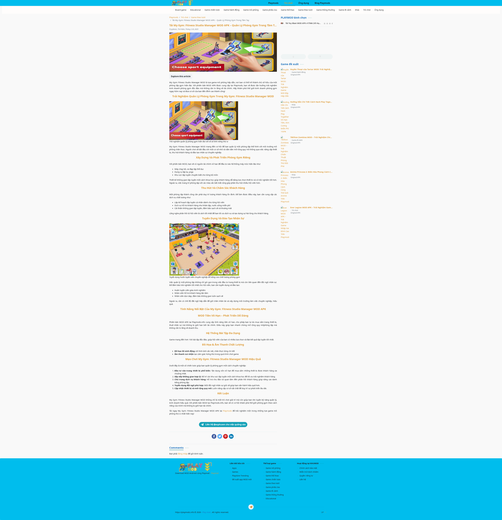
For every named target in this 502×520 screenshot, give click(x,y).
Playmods (273, 3)
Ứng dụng (303, 3)
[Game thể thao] (287, 9)
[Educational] (195, 9)
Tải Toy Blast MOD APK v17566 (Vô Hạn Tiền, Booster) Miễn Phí (314, 23)
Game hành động (273, 472)
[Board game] (180, 9)
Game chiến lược (273, 479)
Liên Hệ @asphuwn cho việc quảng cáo (225, 424)
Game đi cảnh (272, 491)
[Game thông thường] (325, 9)
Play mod (206, 512)
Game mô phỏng (273, 468)
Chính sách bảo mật (308, 468)
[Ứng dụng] (379, 9)
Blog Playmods (322, 3)
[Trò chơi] (366, 9)
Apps (234, 468)
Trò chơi (288, 3)
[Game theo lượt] (305, 9)
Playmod (215, 473)
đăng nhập (182, 453)
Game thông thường (275, 494)
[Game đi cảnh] (345, 9)
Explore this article (180, 76)
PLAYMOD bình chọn (294, 17)
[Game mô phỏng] (251, 9)
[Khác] (357, 9)
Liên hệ (303, 479)
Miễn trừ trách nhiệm (309, 472)
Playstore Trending (240, 475)
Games (235, 472)
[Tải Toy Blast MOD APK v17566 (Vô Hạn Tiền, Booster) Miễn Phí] (282, 23)
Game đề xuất (290, 64)
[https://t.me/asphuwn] (251, 507)
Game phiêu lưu (273, 487)
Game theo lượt (272, 483)
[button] (293, 56)
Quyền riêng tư (306, 475)
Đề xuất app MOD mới (242, 479)
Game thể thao (272, 475)
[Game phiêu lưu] (270, 9)
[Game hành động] (231, 9)
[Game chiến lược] (212, 9)
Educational (271, 498)
